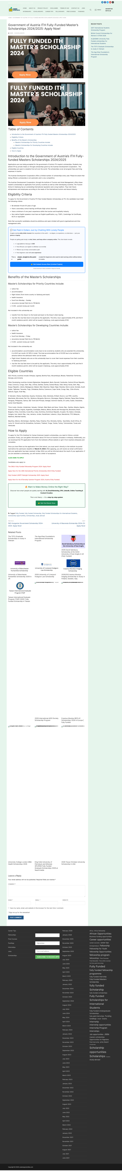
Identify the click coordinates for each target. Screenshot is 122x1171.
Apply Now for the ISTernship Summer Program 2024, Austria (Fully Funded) (34, 479)
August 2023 (66, 1055)
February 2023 (67, 1079)
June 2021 (65, 1158)
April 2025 (66, 972)
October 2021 (67, 1145)
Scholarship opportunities (17, 516)
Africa (91, 931)
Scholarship (93, 1044)
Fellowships (12, 935)
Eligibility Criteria (18, 137)
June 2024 (66, 1013)
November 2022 (68, 1092)
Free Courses (12, 939)
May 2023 (65, 1067)
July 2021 (65, 1154)
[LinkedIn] (102, 2)
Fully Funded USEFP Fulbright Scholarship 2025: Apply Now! (28, 475)
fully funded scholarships (98, 993)
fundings (93, 1019)
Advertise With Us (109, 9)
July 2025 (65, 959)
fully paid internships (97, 1016)
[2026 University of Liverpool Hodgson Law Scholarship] (46, 566)
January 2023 (67, 1083)
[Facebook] (105, 2)
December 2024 (67, 988)
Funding (108, 1016)
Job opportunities (96, 1034)
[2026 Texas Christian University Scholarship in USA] (73, 793)
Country (38, 940)
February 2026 (67, 931)
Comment (12, 884)
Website (65, 900)
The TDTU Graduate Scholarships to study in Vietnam (17, 538)
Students (108, 1056)
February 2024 (67, 1030)
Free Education (94, 961)
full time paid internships (97, 963)
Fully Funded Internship (98, 977)
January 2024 (67, 1034)
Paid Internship (94, 1042)
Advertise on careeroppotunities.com (20, 3)
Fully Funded (20, 513)
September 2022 (68, 1100)
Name (10, 900)
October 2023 (67, 1046)
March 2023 (66, 1075)
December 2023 (67, 1038)
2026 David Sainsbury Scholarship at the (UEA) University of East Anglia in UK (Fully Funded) (72, 553)
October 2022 (67, 1096)
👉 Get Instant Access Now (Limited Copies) (46, 264)
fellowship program (99, 955)
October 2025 (67, 947)
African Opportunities (100, 933)
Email (37, 900)
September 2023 (68, 1050)
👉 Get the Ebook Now (46, 503)
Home (10, 17)
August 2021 (66, 1150)
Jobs (9, 951)
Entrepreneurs (94, 946)
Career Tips (12, 931)
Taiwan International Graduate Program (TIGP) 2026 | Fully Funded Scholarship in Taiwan (19, 599)
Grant (99, 1019)
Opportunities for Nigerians (99, 1039)
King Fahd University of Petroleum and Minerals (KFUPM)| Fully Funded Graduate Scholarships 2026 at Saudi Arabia (46, 866)
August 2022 (66, 1104)
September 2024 (68, 1001)
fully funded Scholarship (33, 513)
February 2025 (67, 980)
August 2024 (66, 1005)
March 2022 (66, 1125)
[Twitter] (108, 2)
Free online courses (104, 961)
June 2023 (66, 1063)
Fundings (11, 943)
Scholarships (20, 33)
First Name (39, 932)
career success (95, 943)
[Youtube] (110, 2)
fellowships (94, 958)
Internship (94, 1021)
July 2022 (65, 1108)
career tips (104, 943)
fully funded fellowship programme (101, 972)
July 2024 (65, 1009)
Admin (11, 33)
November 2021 (67, 1141)
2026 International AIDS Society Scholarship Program (46, 719)
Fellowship (105, 945)
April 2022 (66, 1121)
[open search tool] (90, 10)
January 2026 (67, 935)
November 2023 (68, 1042)
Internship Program (98, 1028)
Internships (11, 947)
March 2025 (66, 976)
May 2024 (65, 1017)
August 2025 (66, 955)
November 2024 (68, 993)
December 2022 (67, 1088)
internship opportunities (100, 1025)
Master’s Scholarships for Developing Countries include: (34, 145)
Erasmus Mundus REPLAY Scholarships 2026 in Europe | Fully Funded (72, 720)
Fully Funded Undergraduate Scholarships (100, 1012)
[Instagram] (113, 2)
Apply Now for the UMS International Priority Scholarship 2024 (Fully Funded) (34, 471)
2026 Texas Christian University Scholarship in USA (73, 863)
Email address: (40, 948)
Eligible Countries (18, 148)
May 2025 (65, 968)
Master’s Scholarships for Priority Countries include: (32, 142)
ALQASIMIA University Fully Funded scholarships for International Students (100, 41)
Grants (104, 1019)
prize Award (104, 1042)
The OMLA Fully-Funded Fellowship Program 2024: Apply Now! (29, 466)
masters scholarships (97, 1037)
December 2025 (67, 939)
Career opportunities (100, 939)
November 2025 (68, 943)
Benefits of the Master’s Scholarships (24, 140)
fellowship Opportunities (100, 952)
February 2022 (67, 1129)
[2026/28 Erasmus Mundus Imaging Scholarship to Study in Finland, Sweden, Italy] (73, 566)
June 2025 (66, 964)
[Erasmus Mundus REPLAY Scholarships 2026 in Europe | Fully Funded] (73, 649)
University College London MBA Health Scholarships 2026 (20, 863)
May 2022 (65, 1116)
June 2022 (66, 1112)
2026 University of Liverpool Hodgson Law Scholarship (45, 576)
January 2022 (67, 1133)
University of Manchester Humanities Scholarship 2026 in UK (19, 577)
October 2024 (67, 997)
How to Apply (17, 151)
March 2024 (66, 1026)
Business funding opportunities (101, 936)
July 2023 (65, 1059)
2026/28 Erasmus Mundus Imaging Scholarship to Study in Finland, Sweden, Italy (73, 577)
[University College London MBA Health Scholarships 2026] (20, 793)
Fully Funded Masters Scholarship (98, 980)
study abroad (40, 516)
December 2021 (67, 1137)
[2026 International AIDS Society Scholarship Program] (46, 649)
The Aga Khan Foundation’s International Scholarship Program (45, 538)
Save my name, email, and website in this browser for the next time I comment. (37, 908)
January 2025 (67, 984)
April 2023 (66, 1071)
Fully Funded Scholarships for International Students (59, 513)
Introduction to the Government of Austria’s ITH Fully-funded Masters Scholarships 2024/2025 (44, 134)
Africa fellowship (99, 931)
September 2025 (68, 951)
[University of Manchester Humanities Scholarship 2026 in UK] (20, 566)
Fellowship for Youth (98, 948)
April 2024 (66, 1021)
